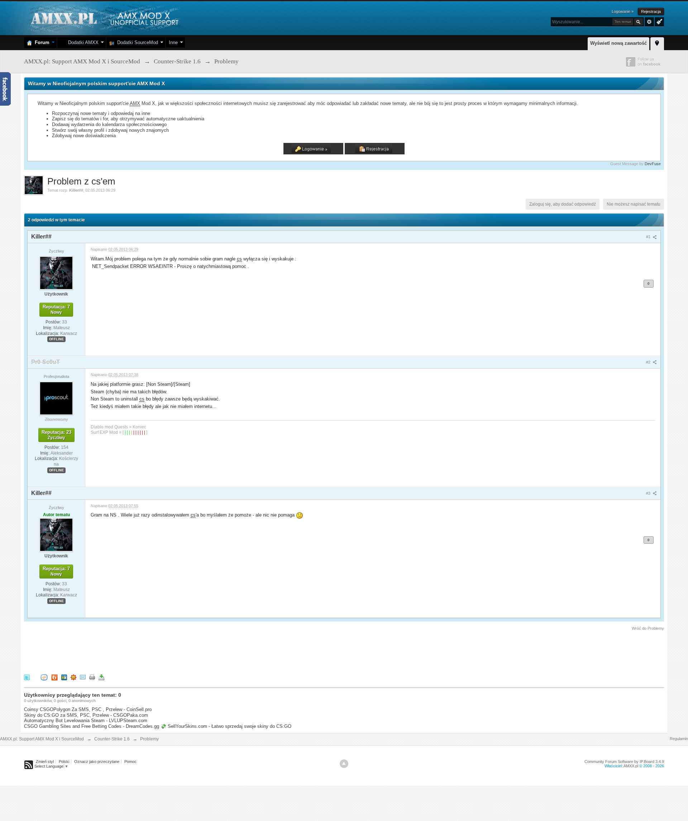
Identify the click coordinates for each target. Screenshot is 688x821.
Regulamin (679, 738)
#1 (648, 237)
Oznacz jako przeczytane (96, 761)
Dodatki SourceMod (136, 42)
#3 (648, 493)
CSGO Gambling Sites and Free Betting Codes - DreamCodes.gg (91, 726)
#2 (648, 362)
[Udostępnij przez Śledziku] (64, 677)
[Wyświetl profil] (56, 272)
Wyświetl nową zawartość (618, 43)
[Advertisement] (154, 651)
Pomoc (130, 761)
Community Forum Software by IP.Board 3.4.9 (624, 761)
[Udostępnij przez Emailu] (83, 677)
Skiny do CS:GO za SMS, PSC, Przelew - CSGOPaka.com (86, 715)
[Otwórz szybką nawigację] (657, 42)
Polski (64, 761)
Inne (173, 42)
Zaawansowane (649, 22)
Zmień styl (45, 761)
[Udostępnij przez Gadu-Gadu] (73, 677)
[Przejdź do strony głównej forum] (103, 17)
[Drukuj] (92, 677)
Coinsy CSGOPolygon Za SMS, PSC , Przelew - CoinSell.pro (88, 709)
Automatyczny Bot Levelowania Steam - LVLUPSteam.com (85, 720)
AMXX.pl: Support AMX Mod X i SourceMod (42, 738)
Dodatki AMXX (82, 42)
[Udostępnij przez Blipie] (54, 677)
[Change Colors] (658, 21)
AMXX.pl (631, 766)
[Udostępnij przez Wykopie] (44, 677)
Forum (40, 42)
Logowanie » (623, 11)
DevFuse (653, 164)
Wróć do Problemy (648, 628)
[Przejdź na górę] (344, 763)
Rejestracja (651, 11)
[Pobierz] (101, 677)
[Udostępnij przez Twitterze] (27, 677)
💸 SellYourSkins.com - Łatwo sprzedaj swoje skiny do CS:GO (226, 726)
